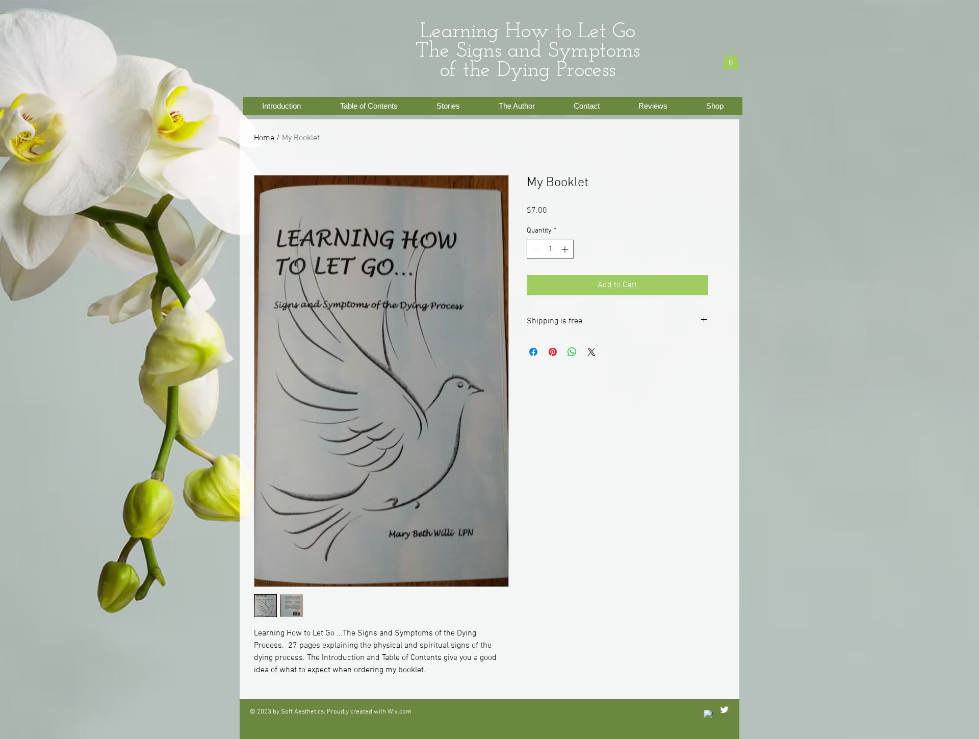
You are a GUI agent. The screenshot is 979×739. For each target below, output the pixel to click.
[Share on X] (591, 352)
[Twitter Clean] (724, 710)
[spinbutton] (550, 249)
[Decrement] (534, 249)
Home (264, 138)
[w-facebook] (708, 715)
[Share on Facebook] (533, 352)
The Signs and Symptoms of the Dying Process (528, 61)
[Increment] (565, 249)
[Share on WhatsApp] (572, 352)
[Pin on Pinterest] (553, 352)
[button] (730, 58)
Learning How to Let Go (527, 32)
